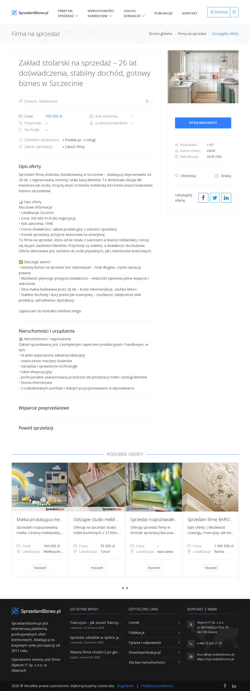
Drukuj (225, 175)
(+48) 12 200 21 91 (209, 643)
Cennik (134, 622)
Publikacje (163, 13)
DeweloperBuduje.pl (145, 652)
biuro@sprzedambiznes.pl (215, 654)
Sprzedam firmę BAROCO (211, 519)
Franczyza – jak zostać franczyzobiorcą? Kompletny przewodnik (120, 622)
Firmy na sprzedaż (192, 33)
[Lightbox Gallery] (203, 77)
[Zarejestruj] (234, 12)
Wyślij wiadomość (203, 123)
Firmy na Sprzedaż (66, 13)
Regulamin (125, 685)
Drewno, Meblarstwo (40, 101)
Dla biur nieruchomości (147, 662)
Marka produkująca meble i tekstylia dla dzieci (59, 519)
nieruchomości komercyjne (101, 13)
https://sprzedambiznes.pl (215, 659)
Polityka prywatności (157, 685)
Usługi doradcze (132, 13)
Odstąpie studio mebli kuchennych (105, 519)
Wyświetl (40, 568)
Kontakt (190, 13)
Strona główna (160, 33)
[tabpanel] (39, 519)
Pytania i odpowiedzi (145, 642)
